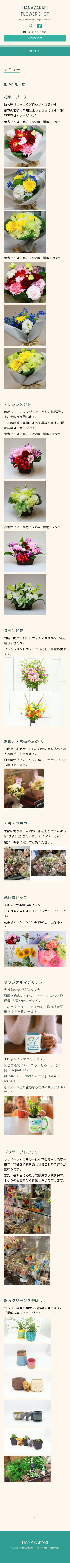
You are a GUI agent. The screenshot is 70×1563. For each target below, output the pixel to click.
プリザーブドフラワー (23, 1152)
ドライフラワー (17, 823)
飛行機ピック (15, 897)
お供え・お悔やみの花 (23, 741)
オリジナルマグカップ (23, 982)
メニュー (12, 70)
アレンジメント (17, 404)
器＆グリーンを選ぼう (23, 1300)
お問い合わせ (35, 38)
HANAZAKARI (37, 1542)
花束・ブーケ (15, 97)
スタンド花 (13, 630)
